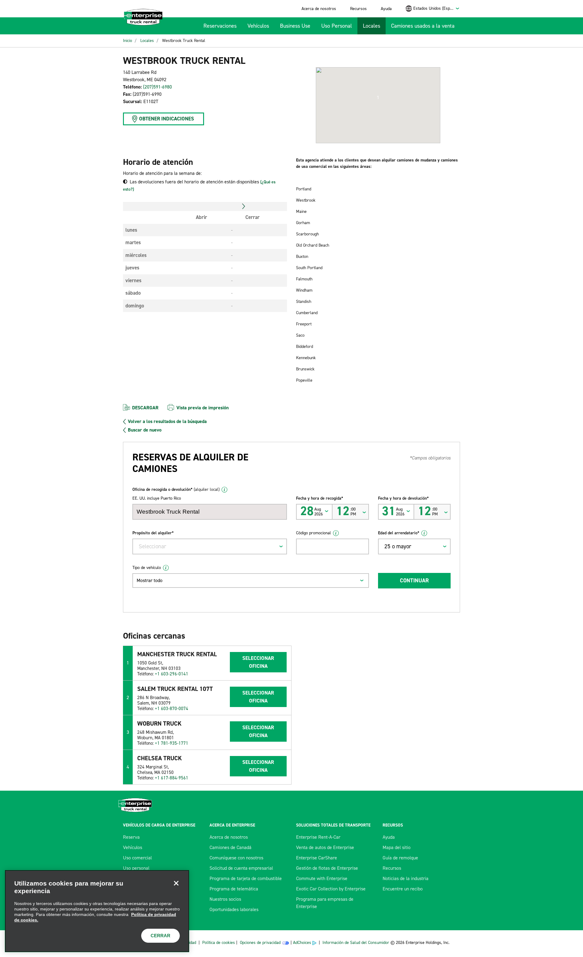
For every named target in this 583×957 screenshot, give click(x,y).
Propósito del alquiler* (153, 533)
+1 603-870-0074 (171, 709)
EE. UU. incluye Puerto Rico (156, 498)
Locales (371, 25)
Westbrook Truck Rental (183, 40)
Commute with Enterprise (321, 878)
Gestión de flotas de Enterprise (327, 868)
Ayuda (386, 9)
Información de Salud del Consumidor (355, 942)
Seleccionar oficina (258, 662)
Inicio (127, 40)
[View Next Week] (243, 206)
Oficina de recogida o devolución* (176, 489)
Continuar (414, 580)
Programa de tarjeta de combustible (246, 878)
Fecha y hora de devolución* (403, 498)
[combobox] (436, 8)
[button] (378, 97)
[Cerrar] (176, 883)
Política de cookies (218, 942)
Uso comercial (137, 858)
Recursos (358, 9)
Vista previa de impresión (202, 407)
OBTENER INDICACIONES (166, 118)
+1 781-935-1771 (171, 743)
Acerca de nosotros (319, 9)
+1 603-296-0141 (171, 674)
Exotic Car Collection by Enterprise (331, 889)
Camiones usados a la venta (423, 25)
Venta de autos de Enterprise (325, 847)
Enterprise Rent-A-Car (318, 837)
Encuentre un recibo (403, 889)
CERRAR (160, 935)
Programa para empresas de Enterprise (324, 903)
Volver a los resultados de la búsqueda (167, 421)
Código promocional (313, 533)
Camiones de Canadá (230, 847)
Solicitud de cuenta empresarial (241, 868)
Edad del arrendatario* (398, 533)
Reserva (131, 837)
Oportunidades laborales (234, 909)
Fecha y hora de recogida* (319, 498)
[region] (97, 911)
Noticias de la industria (405, 878)
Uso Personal (336, 25)
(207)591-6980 (157, 87)
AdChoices (302, 942)
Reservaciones (220, 25)
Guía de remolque (400, 858)
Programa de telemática (234, 889)
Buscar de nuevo (145, 430)
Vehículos (258, 25)
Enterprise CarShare (316, 858)
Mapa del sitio (397, 847)
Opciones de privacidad (260, 942)
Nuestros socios (225, 899)
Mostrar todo (149, 580)
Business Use (295, 25)
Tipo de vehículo (146, 567)
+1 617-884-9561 (171, 778)
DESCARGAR (145, 407)
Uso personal (136, 868)
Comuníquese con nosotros (236, 858)
